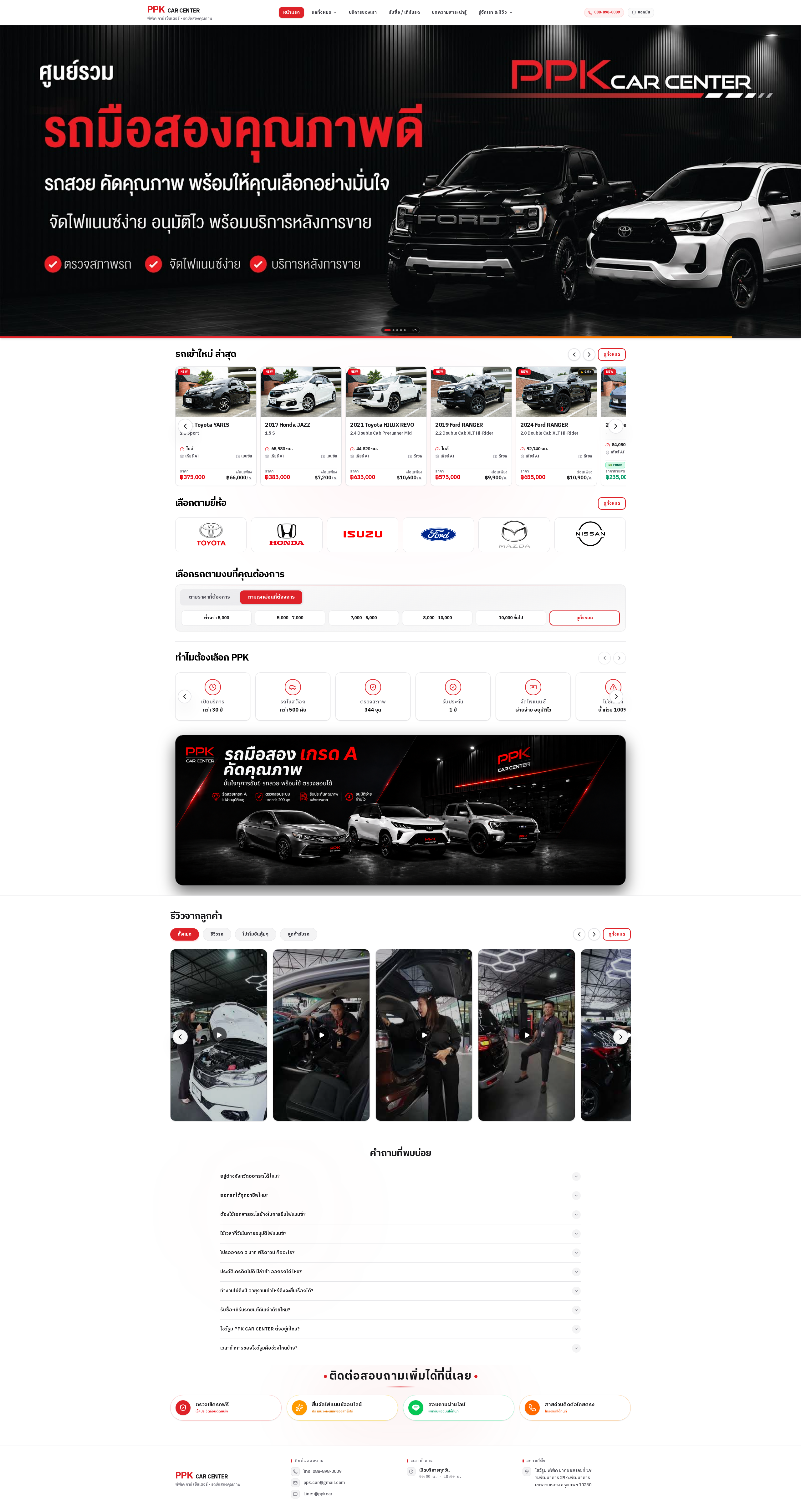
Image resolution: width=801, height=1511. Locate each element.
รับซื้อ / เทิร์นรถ (404, 12)
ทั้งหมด (184, 934)
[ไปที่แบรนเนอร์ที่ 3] (397, 330)
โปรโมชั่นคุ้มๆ (255, 934)
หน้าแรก (291, 12)
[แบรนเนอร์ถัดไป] (791, 180)
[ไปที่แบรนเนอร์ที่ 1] (385, 330)
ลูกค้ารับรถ (298, 934)
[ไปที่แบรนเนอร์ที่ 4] (401, 330)
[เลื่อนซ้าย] (574, 354)
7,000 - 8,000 (363, 617)
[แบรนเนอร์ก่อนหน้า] (9, 180)
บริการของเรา (363, 12)
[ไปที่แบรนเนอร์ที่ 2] (391, 330)
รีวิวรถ (217, 934)
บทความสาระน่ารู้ (449, 12)
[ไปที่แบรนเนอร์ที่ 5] (405, 330)
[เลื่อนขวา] (589, 354)
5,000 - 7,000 (290, 617)
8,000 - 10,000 (437, 617)
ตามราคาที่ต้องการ (209, 597)
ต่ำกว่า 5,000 (216, 617)
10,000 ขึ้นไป (511, 617)
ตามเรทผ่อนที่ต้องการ (271, 597)
